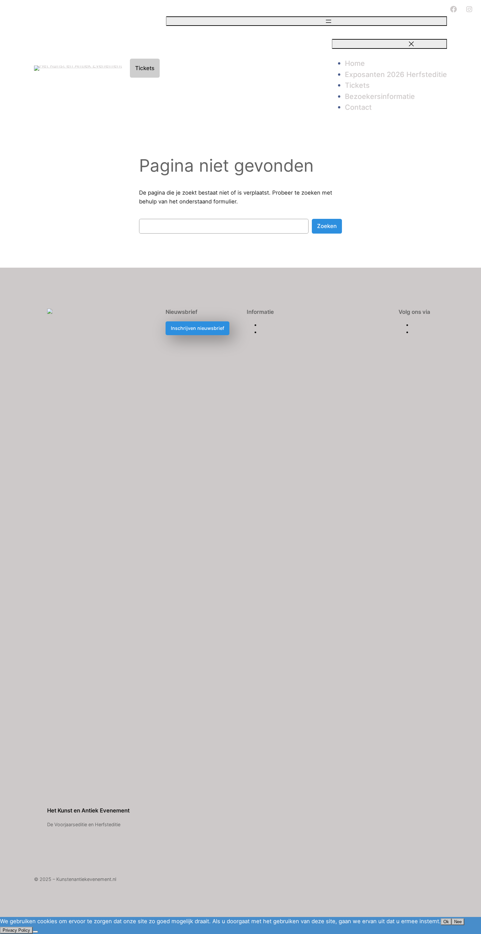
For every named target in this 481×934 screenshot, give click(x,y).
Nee (458, 921)
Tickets (144, 68)
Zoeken (327, 226)
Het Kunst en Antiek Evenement (88, 810)
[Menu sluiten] (389, 43)
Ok (446, 921)
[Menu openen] (306, 21)
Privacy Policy (16, 930)
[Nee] (35, 932)
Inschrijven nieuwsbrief (197, 328)
